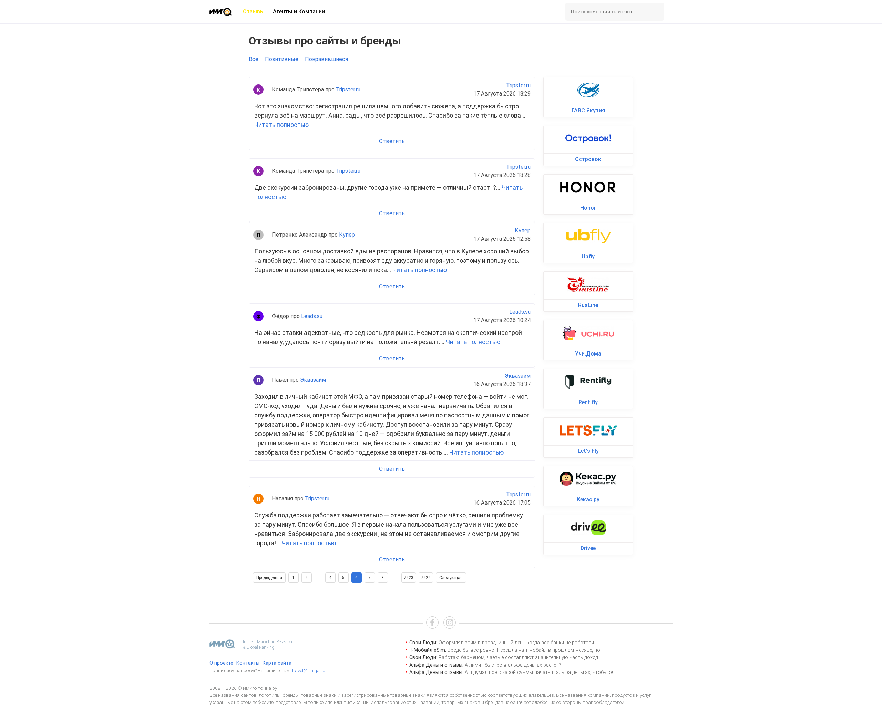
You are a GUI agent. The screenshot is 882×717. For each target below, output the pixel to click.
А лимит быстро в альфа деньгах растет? (513, 665)
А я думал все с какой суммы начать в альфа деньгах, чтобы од (539, 672)
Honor (588, 208)
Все (253, 59)
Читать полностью (281, 124)
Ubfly (588, 256)
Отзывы (254, 11)
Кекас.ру (588, 499)
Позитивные (281, 59)
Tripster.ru (348, 89)
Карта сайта (277, 663)
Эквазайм (313, 380)
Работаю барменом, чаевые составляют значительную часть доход (518, 657)
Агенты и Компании (299, 11)
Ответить (392, 141)
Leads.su (311, 316)
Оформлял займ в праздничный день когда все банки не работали (516, 643)
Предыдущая (269, 577)
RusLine (588, 305)
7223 (408, 577)
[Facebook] (432, 623)
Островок (588, 159)
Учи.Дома (588, 353)
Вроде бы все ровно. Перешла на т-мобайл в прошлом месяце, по (524, 650)
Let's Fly (588, 451)
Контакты (247, 663)
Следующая (451, 577)
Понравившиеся (326, 59)
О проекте (221, 663)
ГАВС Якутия (588, 110)
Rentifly (588, 402)
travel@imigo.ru (308, 670)
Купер (347, 234)
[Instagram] (449, 623)
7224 (426, 577)
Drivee (588, 548)
